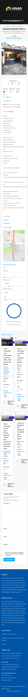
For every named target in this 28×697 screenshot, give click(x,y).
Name (5, 528)
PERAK (13, 26)
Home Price (6, 280)
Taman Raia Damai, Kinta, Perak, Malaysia (7, 454)
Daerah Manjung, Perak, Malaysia (19, 367)
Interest (5, 271)
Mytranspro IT (18, 691)
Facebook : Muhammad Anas (9, 634)
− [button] (5, 235)
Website (6, 544)
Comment (7, 503)
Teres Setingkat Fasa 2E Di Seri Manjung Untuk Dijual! (20, 355)
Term (4, 268)
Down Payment (7, 289)
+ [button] (5, 232)
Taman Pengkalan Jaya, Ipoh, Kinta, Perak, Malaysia (7, 370)
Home (7, 26)
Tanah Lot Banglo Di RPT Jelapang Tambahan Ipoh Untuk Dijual (21, 431)
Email (5, 536)
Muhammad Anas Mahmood (11, 403)
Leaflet (11, 260)
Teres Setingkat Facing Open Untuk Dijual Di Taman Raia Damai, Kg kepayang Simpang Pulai (7, 436)
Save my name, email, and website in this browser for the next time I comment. (14, 554)
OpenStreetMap (17, 260)
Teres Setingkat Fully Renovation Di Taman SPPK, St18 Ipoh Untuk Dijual (8, 356)
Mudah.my (4, 644)
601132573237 (15, 21)
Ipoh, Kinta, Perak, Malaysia (20, 443)
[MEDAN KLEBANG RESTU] (14, 243)
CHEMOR (19, 26)
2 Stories (7, 223)
